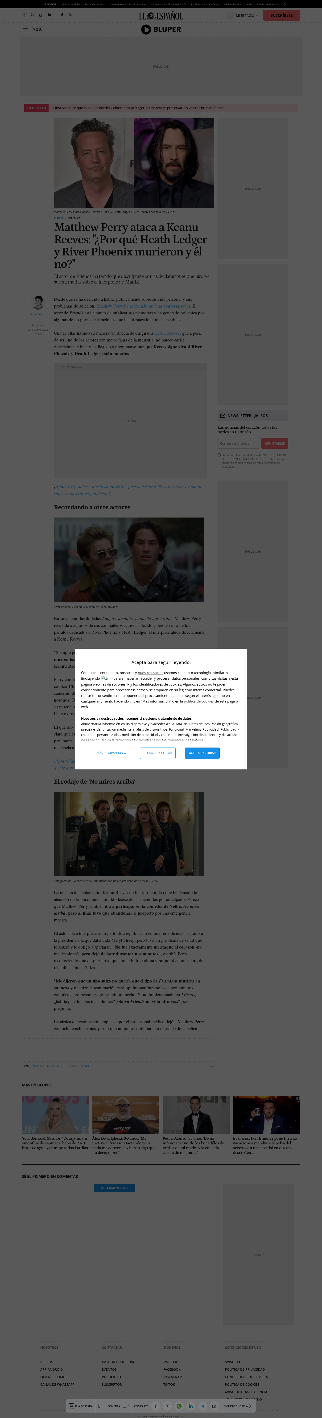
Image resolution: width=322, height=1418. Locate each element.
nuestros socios (150, 672)
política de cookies (199, 701)
